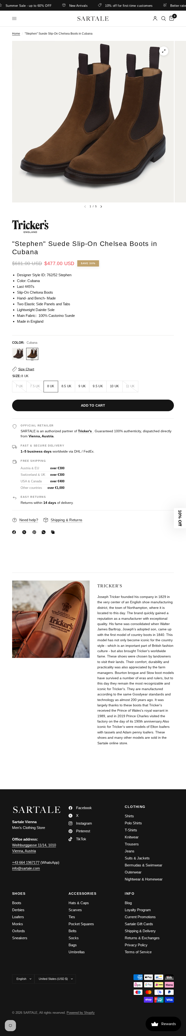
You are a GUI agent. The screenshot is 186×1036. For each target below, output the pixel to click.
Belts (73, 931)
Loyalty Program (138, 910)
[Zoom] (163, 51)
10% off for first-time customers (115, 5)
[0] (171, 18)
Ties (72, 917)
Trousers (132, 844)
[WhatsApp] (44, 532)
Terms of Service (138, 952)
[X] (25, 532)
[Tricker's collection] (93, 226)
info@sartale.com (26, 868)
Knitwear (132, 837)
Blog (128, 903)
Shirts (129, 816)
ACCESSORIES (82, 893)
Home (16, 33)
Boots (16, 903)
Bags (73, 945)
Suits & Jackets (137, 858)
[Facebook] (15, 532)
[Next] (101, 206)
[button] (180, 518)
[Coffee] (18, 354)
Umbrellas (77, 952)
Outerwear (133, 872)
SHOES (18, 893)
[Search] (164, 18)
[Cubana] (32, 354)
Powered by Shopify (81, 1012)
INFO (129, 893)
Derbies (18, 910)
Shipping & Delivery (140, 931)
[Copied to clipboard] (54, 532)
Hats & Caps (79, 903)
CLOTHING (135, 806)
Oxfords (18, 931)
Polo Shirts (133, 823)
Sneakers (19, 938)
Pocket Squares (81, 924)
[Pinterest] (35, 532)
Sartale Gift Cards (139, 924)
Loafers (18, 917)
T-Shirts (131, 830)
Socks (74, 938)
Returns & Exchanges (142, 938)
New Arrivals (65, 5)
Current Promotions (140, 917)
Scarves (75, 910)
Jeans (129, 851)
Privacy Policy (136, 945)
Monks (17, 924)
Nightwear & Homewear (144, 879)
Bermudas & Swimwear (143, 865)
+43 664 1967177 (25, 862)
